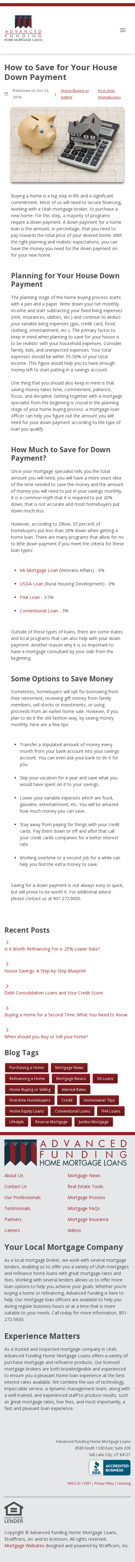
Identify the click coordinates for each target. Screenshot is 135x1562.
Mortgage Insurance (88, 1219)
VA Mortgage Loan (39, 570)
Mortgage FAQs (84, 1208)
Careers (12, 1230)
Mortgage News (84, 1175)
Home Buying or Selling (75, 93)
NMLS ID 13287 (79, 1483)
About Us (13, 1175)
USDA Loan (31, 584)
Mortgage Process (86, 1197)
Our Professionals (22, 1197)
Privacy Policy (104, 1483)
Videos (74, 1230)
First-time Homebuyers (109, 93)
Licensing (124, 1483)
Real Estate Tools (85, 1186)
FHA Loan (30, 597)
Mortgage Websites (24, 1546)
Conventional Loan (39, 611)
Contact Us (15, 1186)
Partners (13, 1219)
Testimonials (17, 1208)
